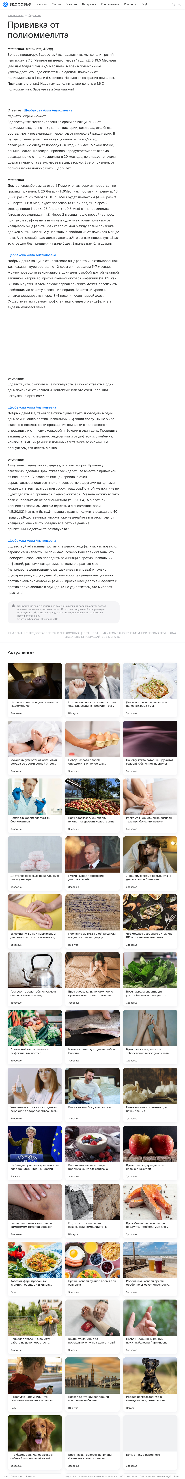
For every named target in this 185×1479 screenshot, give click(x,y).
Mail (6, 1476)
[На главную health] (19, 4)
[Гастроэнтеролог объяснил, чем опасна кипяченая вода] (35, 979)
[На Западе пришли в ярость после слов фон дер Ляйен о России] (35, 1153)
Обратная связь (128, 1476)
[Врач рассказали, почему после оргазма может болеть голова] (92, 979)
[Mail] (5, 4)
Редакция (70, 1476)
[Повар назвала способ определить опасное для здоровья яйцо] (92, 748)
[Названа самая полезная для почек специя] (150, 1095)
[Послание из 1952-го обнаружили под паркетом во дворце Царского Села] (92, 921)
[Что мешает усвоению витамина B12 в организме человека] (150, 921)
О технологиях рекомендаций (155, 1476)
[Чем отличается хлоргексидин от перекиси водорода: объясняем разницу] (35, 1095)
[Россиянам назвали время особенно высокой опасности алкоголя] (150, 1269)
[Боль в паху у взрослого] (150, 1442)
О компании (17, 1476)
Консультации (15, 15)
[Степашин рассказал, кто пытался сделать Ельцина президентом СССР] (92, 690)
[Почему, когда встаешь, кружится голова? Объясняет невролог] (150, 748)
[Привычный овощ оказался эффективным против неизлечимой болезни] (35, 1037)
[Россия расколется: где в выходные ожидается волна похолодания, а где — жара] (150, 1384)
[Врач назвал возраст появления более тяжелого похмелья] (92, 1442)
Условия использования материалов (98, 1476)
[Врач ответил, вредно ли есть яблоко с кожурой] (150, 1153)
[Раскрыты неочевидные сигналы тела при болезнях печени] (150, 805)
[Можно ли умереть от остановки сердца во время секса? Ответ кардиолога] (35, 748)
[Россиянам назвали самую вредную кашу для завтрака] (92, 1153)
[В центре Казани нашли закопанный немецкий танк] (92, 1211)
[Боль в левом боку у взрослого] (92, 1095)
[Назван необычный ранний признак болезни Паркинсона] (150, 1327)
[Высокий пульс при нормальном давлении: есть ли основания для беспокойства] (35, 921)
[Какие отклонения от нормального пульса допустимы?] (92, 1327)
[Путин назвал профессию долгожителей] (92, 863)
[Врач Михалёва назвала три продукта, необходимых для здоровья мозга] (150, 1211)
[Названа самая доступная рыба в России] (92, 1037)
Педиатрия (35, 15)
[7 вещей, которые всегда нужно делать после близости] (150, 863)
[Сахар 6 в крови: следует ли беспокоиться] (35, 805)
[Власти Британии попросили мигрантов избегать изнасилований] (92, 1384)
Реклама (30, 1476)
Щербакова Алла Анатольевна (48, 110)
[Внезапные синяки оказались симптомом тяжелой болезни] (35, 1211)
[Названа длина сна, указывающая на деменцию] (35, 690)
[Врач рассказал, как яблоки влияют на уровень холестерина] (92, 805)
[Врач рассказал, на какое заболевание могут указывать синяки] (150, 1037)
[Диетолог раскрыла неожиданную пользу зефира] (35, 863)
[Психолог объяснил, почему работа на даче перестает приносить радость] (35, 1327)
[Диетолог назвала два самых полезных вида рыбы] (150, 690)
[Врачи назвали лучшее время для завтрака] (92, 1269)
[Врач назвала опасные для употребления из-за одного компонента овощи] (150, 979)
